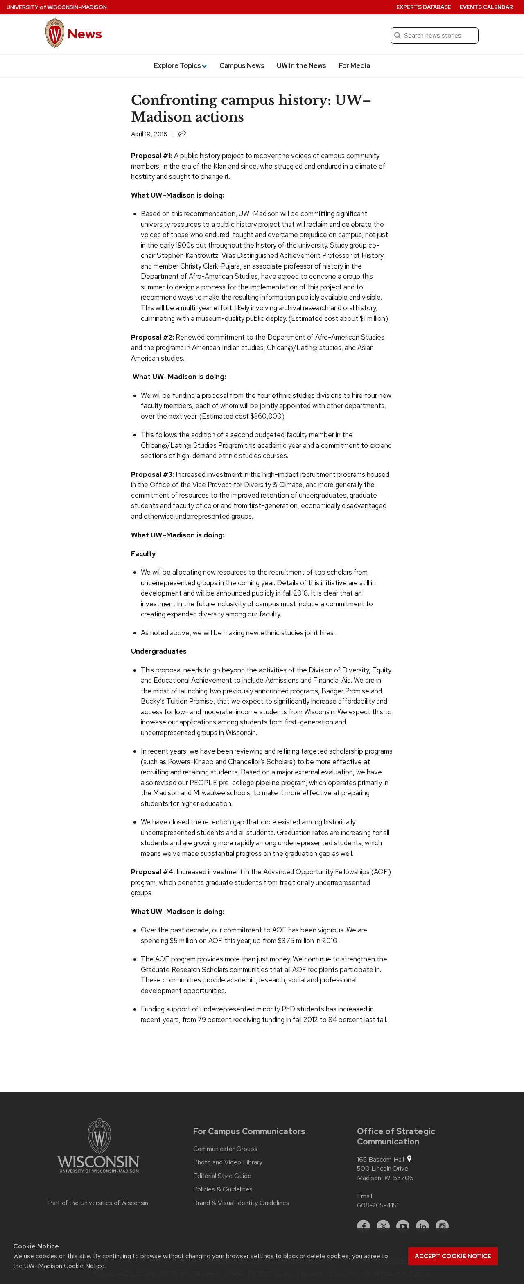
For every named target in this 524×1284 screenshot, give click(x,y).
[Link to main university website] (98, 1147)
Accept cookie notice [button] (453, 1256)
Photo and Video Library (227, 1162)
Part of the (98, 1203)
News (85, 34)
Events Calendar (486, 7)
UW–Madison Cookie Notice (64, 1265)
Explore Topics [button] (177, 65)
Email (364, 1196)
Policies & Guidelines (223, 1189)
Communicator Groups (225, 1149)
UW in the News (301, 65)
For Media (354, 65)
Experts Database (423, 7)
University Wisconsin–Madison (57, 7)
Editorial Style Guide (222, 1176)
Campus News (241, 65)
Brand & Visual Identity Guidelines (241, 1203)
